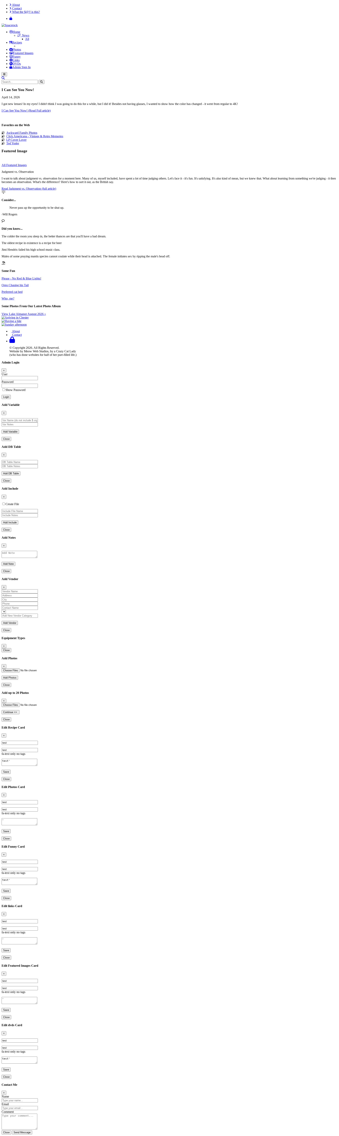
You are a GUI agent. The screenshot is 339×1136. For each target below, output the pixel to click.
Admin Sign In (21, 67)
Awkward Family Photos (21, 132)
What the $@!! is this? (25, 12)
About (15, 4)
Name (5, 1096)
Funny (17, 56)
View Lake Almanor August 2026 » (24, 314)
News (24, 35)
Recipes (17, 42)
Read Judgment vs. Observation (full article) (29, 188)
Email (5, 1104)
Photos (17, 49)
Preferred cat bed (12, 291)
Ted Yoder (12, 143)
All (27, 39)
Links (16, 60)
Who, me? (8, 298)
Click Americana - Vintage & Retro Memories (34, 136)
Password (8, 382)
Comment (8, 1111)
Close (6, 438)
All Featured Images (14, 165)
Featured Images (23, 53)
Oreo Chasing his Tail (15, 285)
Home (16, 32)
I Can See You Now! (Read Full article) (26, 110)
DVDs (17, 63)
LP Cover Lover (16, 139)
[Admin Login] (10, 18)
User (4, 374)
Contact (16, 8)
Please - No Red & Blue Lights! (21, 278)
